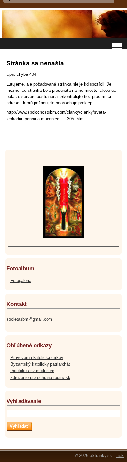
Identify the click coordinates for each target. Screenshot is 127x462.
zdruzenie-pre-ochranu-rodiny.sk (40, 377)
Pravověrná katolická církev (36, 357)
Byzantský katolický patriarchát (40, 364)
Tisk (120, 455)
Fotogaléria (20, 280)
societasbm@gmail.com (29, 319)
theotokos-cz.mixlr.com (32, 370)
